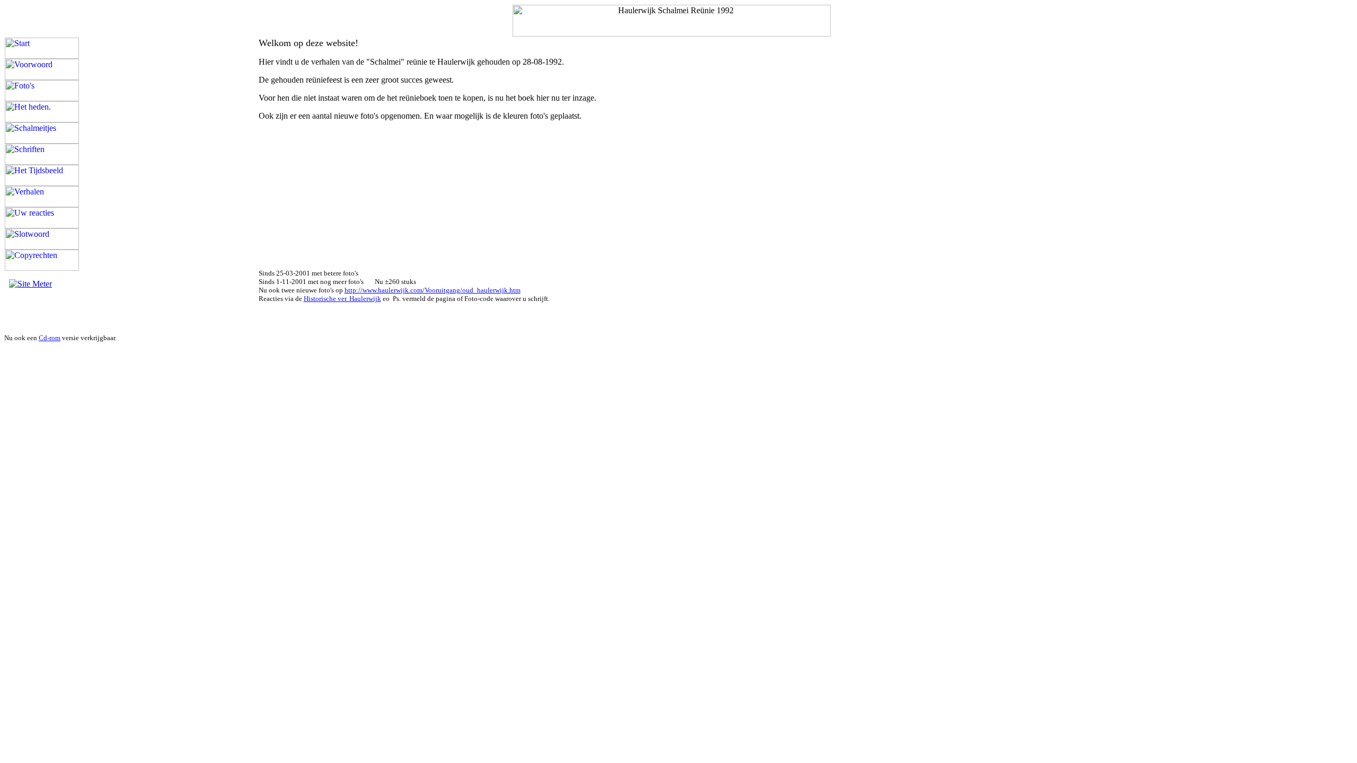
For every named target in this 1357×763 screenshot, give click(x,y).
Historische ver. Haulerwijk (342, 299)
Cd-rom (49, 338)
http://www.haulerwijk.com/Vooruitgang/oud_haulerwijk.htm (433, 290)
